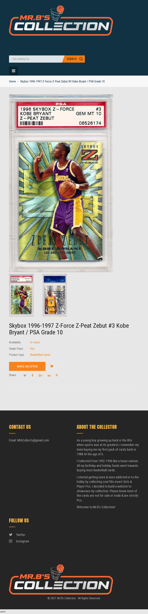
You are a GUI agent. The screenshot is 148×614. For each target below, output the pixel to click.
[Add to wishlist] (51, 366)
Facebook (32, 375)
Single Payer (16, 348)
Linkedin (49, 375)
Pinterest (57, 375)
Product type (16, 354)
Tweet (24, 375)
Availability (15, 342)
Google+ (40, 375)
